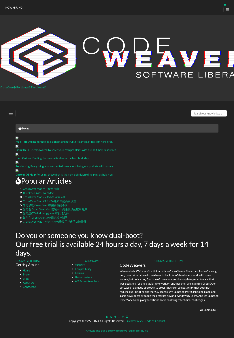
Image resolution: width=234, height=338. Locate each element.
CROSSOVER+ (94, 260)
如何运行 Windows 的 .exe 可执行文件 (46, 213)
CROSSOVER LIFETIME (169, 260)
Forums (79, 273)
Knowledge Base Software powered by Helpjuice (117, 330)
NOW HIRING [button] (13, 7)
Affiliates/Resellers (87, 281)
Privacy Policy (134, 321)
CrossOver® (8, 87)
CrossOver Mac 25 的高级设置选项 (44, 197)
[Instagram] (123, 316)
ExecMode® (38, 87)
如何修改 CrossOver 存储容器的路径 (45, 205)
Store (26, 274)
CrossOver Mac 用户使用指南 (41, 188)
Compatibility (83, 269)
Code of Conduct (155, 321)
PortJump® (23, 87)
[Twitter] (111, 316)
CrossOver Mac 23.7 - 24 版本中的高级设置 (49, 201)
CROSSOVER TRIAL (28, 260)
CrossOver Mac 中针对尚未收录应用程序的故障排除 (54, 221)
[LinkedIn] (115, 316)
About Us (28, 282)
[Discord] (127, 316)
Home (25, 128)
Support (80, 264)
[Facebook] (107, 316)
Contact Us (29, 286)
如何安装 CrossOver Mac (38, 193)
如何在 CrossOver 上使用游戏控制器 (45, 217)
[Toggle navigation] (227, 9)
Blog (26, 278)
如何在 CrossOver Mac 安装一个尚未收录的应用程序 (55, 209)
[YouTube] (119, 316)
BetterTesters (83, 277)
